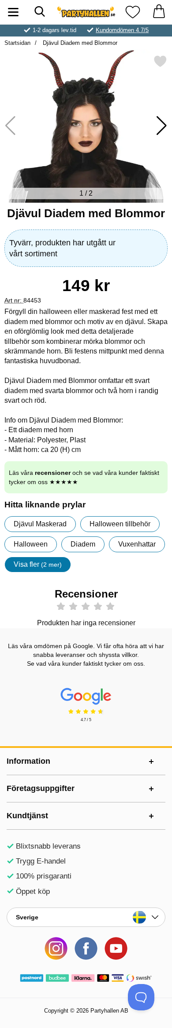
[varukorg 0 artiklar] (159, 12)
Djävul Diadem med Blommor (79, 43)
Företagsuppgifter (41, 788)
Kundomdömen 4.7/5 (122, 30)
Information (28, 761)
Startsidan (17, 43)
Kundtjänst (27, 815)
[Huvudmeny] (13, 12)
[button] (162, 125)
